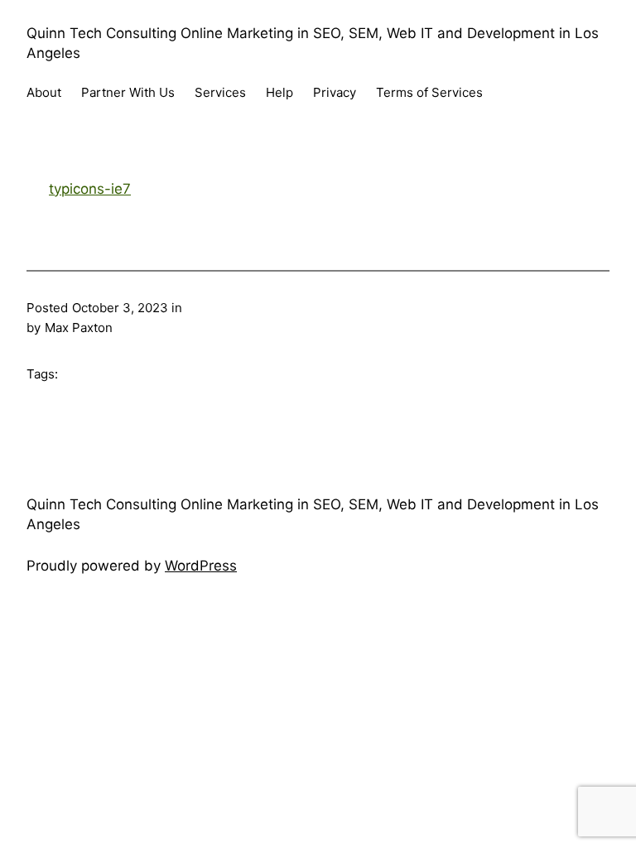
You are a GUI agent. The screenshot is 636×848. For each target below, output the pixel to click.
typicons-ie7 (90, 189)
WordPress (201, 565)
